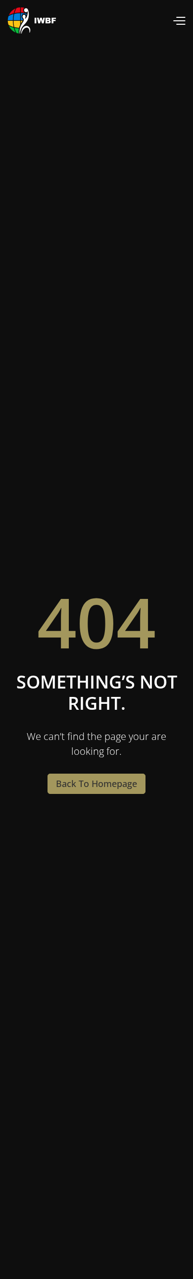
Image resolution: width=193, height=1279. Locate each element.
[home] (32, 20)
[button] (179, 20)
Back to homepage (96, 783)
